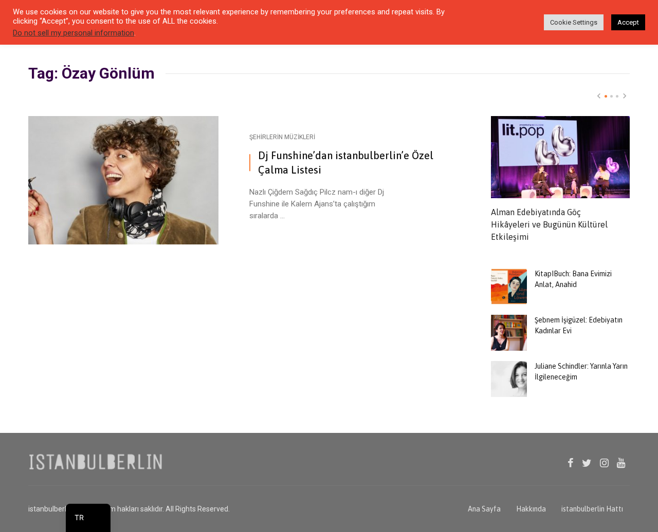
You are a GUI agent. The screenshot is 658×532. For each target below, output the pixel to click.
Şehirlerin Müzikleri (282, 137)
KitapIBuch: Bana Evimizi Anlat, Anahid (573, 279)
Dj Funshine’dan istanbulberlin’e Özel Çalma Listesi (345, 162)
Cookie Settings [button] (573, 22)
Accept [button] (628, 22)
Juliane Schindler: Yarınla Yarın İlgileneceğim (581, 371)
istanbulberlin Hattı (592, 509)
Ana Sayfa (484, 509)
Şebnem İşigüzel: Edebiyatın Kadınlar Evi (579, 325)
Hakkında (531, 509)
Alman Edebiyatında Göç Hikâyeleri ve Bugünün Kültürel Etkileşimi (549, 224)
